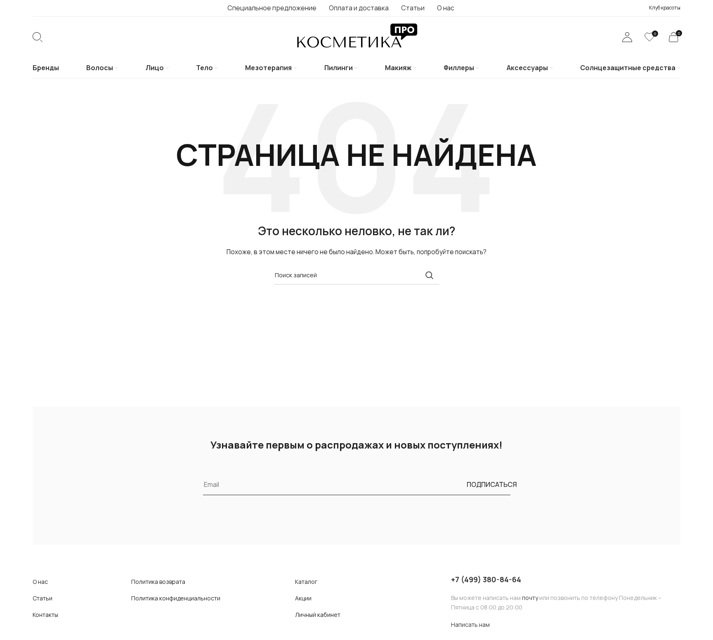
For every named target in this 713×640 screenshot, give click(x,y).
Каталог (306, 582)
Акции (303, 598)
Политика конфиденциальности (175, 598)
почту (530, 598)
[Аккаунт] (627, 37)
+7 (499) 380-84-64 (486, 579)
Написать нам (470, 624)
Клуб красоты (664, 7)
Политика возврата (158, 582)
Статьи (42, 598)
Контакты (45, 615)
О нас (40, 582)
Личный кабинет (317, 615)
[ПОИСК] (429, 275)
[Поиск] (37, 37)
